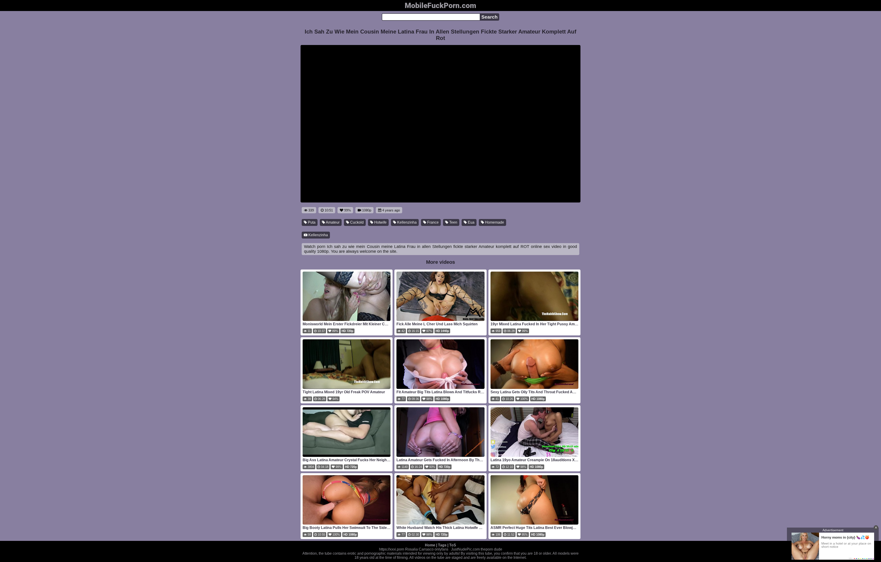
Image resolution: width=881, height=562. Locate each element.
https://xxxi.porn (391, 549)
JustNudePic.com (465, 549)
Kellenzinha (406, 222)
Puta (311, 222)
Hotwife (380, 222)
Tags (442, 545)
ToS (452, 545)
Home (430, 545)
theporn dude (491, 549)
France (432, 222)
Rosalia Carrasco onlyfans (426, 549)
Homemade (494, 222)
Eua (470, 222)
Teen (452, 222)
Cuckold (356, 222)
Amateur (332, 222)
